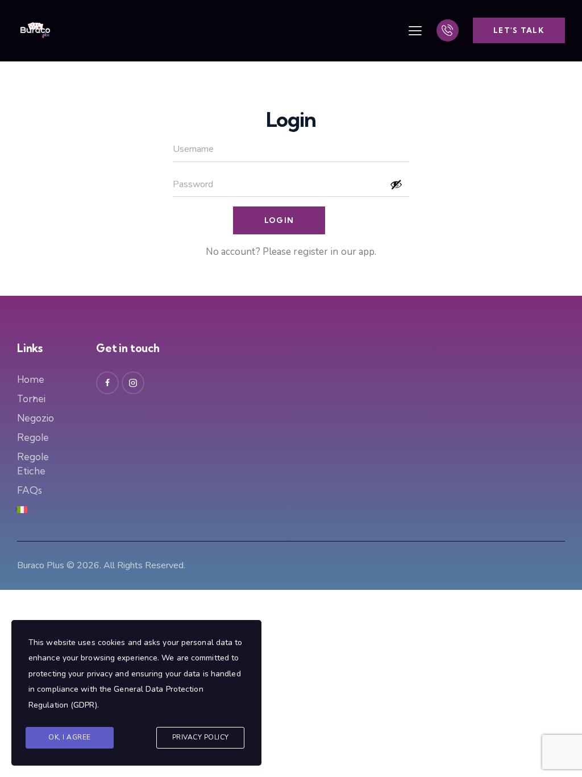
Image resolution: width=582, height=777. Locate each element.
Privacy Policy (200, 737)
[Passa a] (22, 509)
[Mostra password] (396, 184)
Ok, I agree (69, 737)
